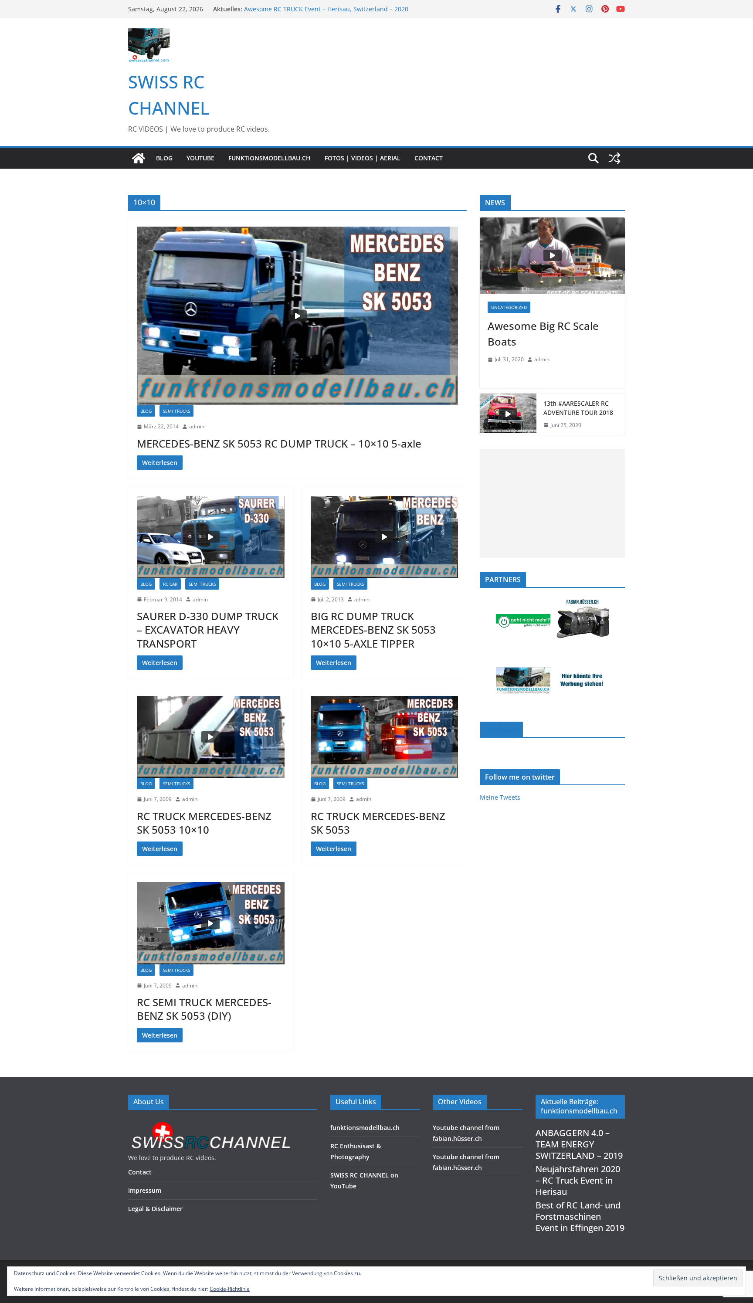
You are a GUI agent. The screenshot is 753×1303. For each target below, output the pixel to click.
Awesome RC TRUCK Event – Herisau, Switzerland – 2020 (326, 9)
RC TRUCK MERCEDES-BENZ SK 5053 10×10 (204, 823)
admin (196, 426)
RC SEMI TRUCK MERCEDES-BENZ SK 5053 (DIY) (204, 1009)
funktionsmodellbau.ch (269, 158)
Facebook (501, 729)
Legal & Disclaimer (155, 1209)
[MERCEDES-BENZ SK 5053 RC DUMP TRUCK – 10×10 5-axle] (297, 316)
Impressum (144, 1190)
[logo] (210, 1124)
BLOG (164, 158)
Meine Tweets (500, 797)
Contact (428, 158)
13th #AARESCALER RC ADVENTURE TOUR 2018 (578, 408)
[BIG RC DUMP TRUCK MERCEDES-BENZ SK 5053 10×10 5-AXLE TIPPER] (384, 537)
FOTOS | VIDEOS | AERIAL (362, 158)
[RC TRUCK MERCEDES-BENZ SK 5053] (384, 737)
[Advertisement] (552, 503)
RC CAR (170, 584)
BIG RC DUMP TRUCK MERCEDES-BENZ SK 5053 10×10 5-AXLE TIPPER (373, 629)
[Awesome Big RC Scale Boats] (552, 255)
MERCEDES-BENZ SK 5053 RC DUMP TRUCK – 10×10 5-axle (279, 443)
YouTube (200, 158)
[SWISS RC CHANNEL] (138, 158)
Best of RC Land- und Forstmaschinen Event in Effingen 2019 (580, 1216)
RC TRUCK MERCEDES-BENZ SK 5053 (378, 823)
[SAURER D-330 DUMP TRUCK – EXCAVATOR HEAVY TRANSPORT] (211, 537)
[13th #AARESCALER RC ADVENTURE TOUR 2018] (508, 414)
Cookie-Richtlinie (230, 1289)
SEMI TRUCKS (176, 411)
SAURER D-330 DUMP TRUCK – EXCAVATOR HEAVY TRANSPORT (207, 629)
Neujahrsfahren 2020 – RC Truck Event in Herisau (578, 1180)
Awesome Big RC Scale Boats (543, 334)
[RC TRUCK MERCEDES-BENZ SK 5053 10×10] (211, 737)
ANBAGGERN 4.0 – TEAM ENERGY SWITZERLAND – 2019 (579, 1144)
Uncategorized (509, 307)
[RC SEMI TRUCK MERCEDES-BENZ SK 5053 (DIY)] (211, 923)
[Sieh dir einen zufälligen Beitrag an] (614, 158)
